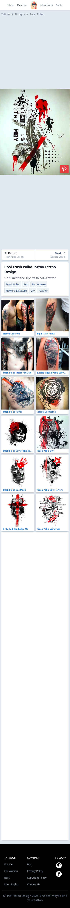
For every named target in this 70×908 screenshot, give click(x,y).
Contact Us (33, 884)
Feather (43, 290)
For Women (39, 284)
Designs (22, 5)
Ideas (11, 5)
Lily (33, 290)
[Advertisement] (35, 52)
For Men (9, 864)
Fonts (59, 5)
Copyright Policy (36, 877)
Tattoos (5, 14)
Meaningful (11, 884)
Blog (29, 864)
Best (7, 877)
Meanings (46, 5)
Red (26, 284)
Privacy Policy (35, 871)
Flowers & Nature (16, 290)
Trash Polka (36, 14)
